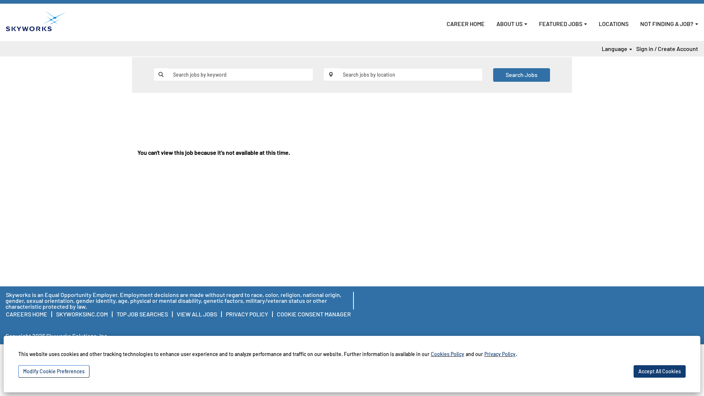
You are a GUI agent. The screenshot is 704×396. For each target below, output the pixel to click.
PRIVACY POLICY (247, 314)
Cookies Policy (447, 354)
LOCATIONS (613, 23)
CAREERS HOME (26, 314)
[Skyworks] (36, 21)
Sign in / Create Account (667, 48)
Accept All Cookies (659, 371)
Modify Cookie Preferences (54, 371)
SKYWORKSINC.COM (82, 314)
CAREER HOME (466, 23)
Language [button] (615, 48)
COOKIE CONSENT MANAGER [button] (314, 314)
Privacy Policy (500, 354)
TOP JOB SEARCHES (142, 314)
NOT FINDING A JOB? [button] (667, 23)
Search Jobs (522, 74)
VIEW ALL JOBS (197, 314)
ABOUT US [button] (510, 23)
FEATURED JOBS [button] (561, 23)
